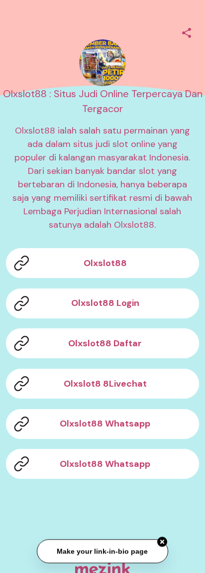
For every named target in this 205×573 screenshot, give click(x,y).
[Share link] (187, 31)
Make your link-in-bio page (102, 552)
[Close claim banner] (162, 542)
